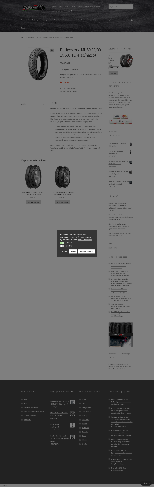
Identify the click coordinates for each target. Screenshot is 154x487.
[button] (62, 243)
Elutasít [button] (64, 251)
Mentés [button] (73, 251)
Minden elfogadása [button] (86, 251)
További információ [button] (85, 240)
